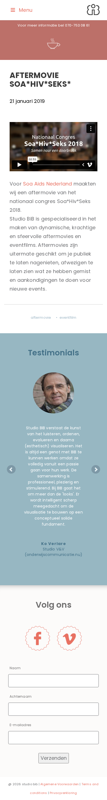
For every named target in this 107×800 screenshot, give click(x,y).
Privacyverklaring (63, 793)
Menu (25, 10)
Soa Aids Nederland (47, 183)
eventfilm (68, 317)
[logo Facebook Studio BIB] (37, 637)
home (94, 10)
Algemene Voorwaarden (59, 784)
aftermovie (41, 317)
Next (95, 469)
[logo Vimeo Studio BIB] (69, 637)
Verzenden (54, 758)
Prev (11, 469)
